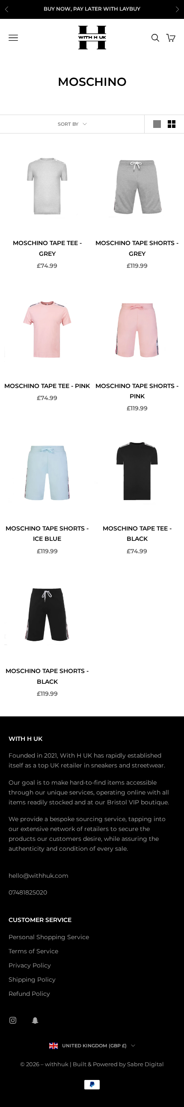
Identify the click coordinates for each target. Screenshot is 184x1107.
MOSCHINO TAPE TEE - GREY (47, 248)
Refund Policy (29, 994)
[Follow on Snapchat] (35, 1020)
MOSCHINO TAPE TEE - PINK (47, 386)
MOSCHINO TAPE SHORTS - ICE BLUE (47, 534)
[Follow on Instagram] (13, 1020)
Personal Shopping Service (49, 937)
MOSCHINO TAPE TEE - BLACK (137, 534)
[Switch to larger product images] (157, 124)
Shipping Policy (32, 979)
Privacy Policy (30, 965)
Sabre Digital (145, 1064)
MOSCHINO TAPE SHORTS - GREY (136, 248)
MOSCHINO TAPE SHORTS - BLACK (47, 676)
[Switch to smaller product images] (171, 124)
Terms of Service (33, 951)
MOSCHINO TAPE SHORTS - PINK (136, 391)
